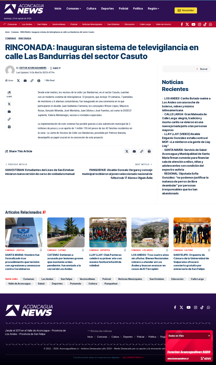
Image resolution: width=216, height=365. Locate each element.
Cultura (188, 250)
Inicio (7, 32)
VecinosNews (58, 24)
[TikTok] (205, 24)
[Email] (25, 80)
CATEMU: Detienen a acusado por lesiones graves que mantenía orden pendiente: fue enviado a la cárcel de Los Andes (65, 262)
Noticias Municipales (92, 24)
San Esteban (113, 24)
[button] (204, 10)
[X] (187, 24)
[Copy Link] (32, 80)
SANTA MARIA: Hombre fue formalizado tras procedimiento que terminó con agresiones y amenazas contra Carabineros (22, 262)
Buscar (203, 69)
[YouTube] (193, 24)
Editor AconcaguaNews (32, 67)
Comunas (12, 24)
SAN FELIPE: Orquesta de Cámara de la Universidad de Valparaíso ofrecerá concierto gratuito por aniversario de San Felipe (191, 262)
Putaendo (75, 283)
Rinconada (25, 38)
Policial (74, 24)
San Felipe (42, 24)
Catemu (62, 250)
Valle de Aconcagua (165, 24)
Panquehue (111, 283)
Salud (41, 283)
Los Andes (27, 24)
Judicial (20, 250)
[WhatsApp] (210, 24)
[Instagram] (199, 24)
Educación (130, 24)
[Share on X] (18, 80)
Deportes (105, 250)
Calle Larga (145, 24)
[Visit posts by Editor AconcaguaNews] (10, 70)
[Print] (39, 80)
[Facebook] (182, 24)
